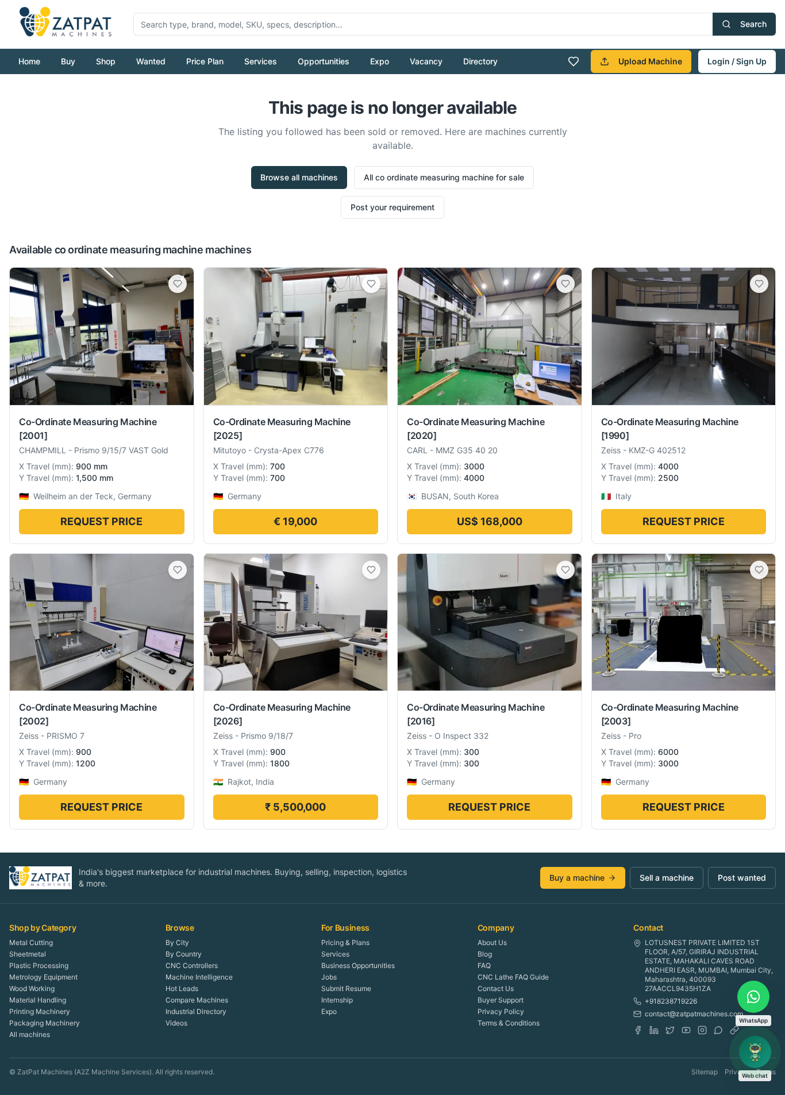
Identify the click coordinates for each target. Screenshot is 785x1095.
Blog (485, 954)
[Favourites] (573, 61)
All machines (29, 1034)
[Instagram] (702, 1030)
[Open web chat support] (755, 1052)
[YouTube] (686, 1030)
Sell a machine (667, 877)
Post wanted (742, 877)
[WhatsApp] (718, 1030)
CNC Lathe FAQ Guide (513, 977)
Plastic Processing (38, 965)
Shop (106, 61)
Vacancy (426, 61)
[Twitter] (670, 1030)
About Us (492, 942)
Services (260, 61)
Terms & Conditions (509, 1023)
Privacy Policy (501, 1011)
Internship (337, 1000)
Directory (480, 61)
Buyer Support (501, 1000)
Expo (379, 61)
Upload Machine (650, 61)
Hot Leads (182, 988)
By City (177, 942)
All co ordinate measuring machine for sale (444, 177)
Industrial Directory (196, 1011)
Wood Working (32, 988)
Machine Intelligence (199, 977)
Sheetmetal (27, 954)
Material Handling (37, 1000)
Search (753, 24)
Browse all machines (299, 177)
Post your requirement (392, 207)
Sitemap (704, 1071)
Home (29, 61)
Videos (176, 1023)
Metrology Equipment (43, 977)
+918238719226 (671, 1001)
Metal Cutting (31, 942)
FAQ (484, 965)
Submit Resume (346, 988)
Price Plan (205, 61)
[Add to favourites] (177, 284)
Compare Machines (197, 1000)
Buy (68, 61)
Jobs (329, 977)
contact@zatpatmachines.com (694, 1013)
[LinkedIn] (654, 1030)
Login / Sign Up (737, 61)
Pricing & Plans (345, 942)
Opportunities (323, 61)
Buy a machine (577, 877)
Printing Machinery (39, 1011)
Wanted (151, 61)
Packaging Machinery (44, 1023)
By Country (184, 954)
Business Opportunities (358, 965)
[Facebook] (637, 1030)
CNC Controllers (192, 965)
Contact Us (496, 988)
